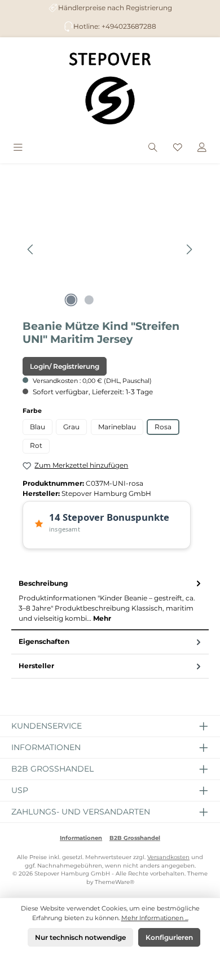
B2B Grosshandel (134, 838)
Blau (37, 426)
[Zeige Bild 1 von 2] (71, 299)
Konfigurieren (169, 937)
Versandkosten (168, 857)
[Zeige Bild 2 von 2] (89, 299)
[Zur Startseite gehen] (110, 88)
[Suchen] (152, 148)
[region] (110, 249)
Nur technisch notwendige (80, 937)
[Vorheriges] (31, 249)
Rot (36, 445)
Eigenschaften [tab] (44, 641)
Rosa (163, 426)
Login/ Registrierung (64, 366)
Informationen (81, 838)
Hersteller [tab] (36, 665)
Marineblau (117, 426)
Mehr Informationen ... (154, 918)
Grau (71, 426)
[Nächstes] (189, 249)
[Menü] (18, 148)
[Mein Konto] (202, 148)
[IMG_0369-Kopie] (110, 249)
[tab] (110, 601)
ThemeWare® (114, 882)
